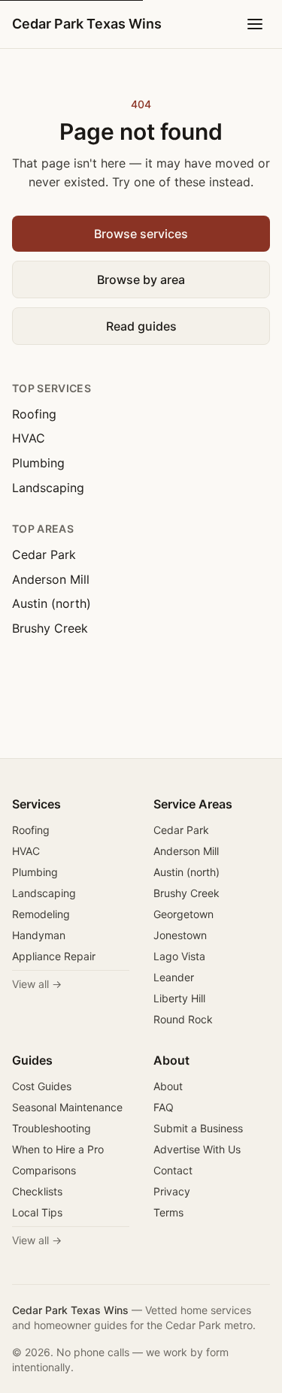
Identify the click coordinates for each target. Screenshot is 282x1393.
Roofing (34, 414)
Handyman (38, 935)
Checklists (37, 1191)
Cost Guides (41, 1086)
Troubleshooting (51, 1128)
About (168, 1086)
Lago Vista (179, 956)
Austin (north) (51, 603)
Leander (173, 977)
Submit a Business (198, 1128)
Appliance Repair (54, 956)
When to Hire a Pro (58, 1149)
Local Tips (37, 1212)
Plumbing (38, 462)
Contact (173, 1170)
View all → (37, 984)
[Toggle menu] (255, 24)
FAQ (163, 1107)
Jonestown (180, 935)
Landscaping (48, 487)
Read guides (141, 326)
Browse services (141, 233)
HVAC (28, 438)
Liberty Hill (179, 998)
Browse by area (141, 279)
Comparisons (44, 1170)
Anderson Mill (50, 579)
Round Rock (183, 1019)
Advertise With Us (197, 1149)
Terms (168, 1212)
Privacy (171, 1191)
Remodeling (41, 914)
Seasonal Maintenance (67, 1107)
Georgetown (183, 914)
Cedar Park (44, 554)
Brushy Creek (50, 628)
